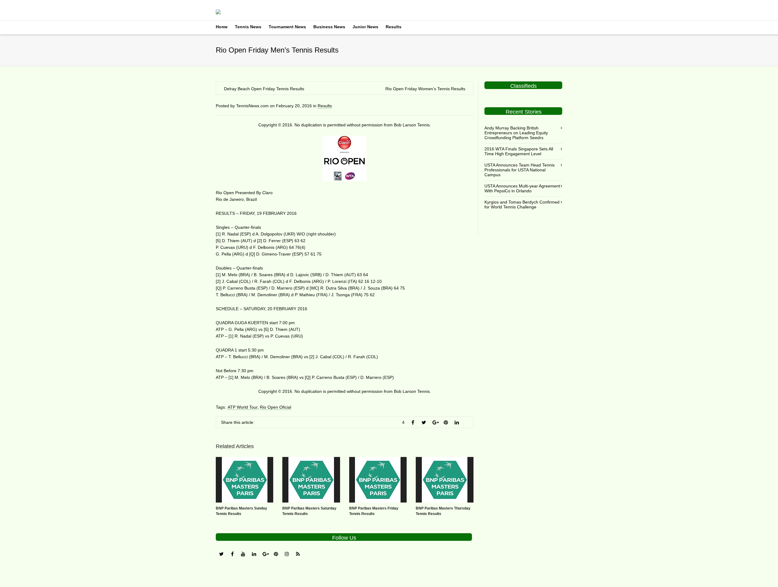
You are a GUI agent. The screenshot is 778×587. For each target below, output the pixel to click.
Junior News (365, 26)
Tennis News (248, 26)
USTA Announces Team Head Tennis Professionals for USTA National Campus (519, 170)
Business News (329, 26)
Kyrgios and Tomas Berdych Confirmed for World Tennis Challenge (521, 204)
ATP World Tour (242, 407)
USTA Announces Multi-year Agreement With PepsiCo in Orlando (522, 188)
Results (393, 26)
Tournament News (287, 26)
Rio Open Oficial (275, 407)
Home (222, 26)
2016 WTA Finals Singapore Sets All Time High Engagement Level (518, 151)
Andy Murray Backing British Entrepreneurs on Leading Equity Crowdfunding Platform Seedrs (516, 132)
